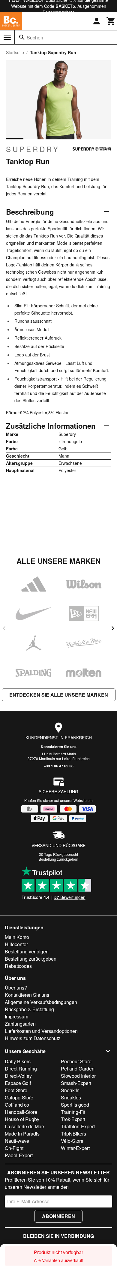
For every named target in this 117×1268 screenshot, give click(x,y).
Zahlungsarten (20, 1023)
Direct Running (21, 1068)
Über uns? (16, 987)
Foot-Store (16, 1090)
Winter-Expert (75, 1148)
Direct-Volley (18, 1075)
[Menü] (7, 37)
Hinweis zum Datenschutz (32, 1038)
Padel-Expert (19, 1155)
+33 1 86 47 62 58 (59, 766)
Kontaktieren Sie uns (58, 746)
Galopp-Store (19, 1097)
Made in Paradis (22, 1133)
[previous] (4, 628)
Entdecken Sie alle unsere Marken (58, 694)
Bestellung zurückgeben (58, 859)
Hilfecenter (16, 944)
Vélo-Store (72, 1140)
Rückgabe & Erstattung (29, 1009)
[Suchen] (22, 37)
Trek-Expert (73, 1119)
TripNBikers (73, 1133)
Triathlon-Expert (78, 1126)
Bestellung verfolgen (27, 951)
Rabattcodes (18, 965)
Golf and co (17, 1104)
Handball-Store (21, 1111)
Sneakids (71, 1097)
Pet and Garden (77, 1068)
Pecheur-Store (76, 1061)
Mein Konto (17, 937)
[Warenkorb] (111, 21)
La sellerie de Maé (24, 1126)
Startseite (15, 52)
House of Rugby (22, 1119)
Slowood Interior (78, 1075)
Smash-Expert (76, 1083)
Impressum (16, 1016)
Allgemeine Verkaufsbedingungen (41, 1002)
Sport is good (75, 1104)
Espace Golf (18, 1083)
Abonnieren (58, 1216)
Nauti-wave (17, 1140)
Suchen (35, 37)
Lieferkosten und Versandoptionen (41, 1030)
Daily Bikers (18, 1061)
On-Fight (14, 1148)
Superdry (33, 149)
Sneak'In (70, 1090)
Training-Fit (73, 1111)
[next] (113, 628)
